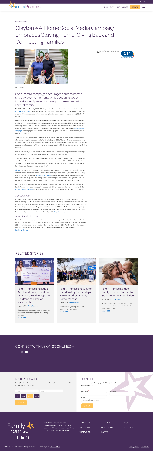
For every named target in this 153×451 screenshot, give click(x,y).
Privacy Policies (134, 447)
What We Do (85, 432)
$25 (17, 396)
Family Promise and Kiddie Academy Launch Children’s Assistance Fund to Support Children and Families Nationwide (34, 295)
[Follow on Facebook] (136, 1)
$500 (37, 396)
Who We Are (84, 427)
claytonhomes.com (59, 212)
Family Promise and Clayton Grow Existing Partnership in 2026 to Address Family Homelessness (76, 294)
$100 (23, 396)
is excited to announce (22, 111)
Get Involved (122, 7)
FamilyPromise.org (21, 230)
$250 (30, 396)
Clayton (18, 170)
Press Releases (21, 21)
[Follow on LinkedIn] (140, 1)
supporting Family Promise (24, 189)
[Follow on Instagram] (144, 1)
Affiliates (106, 422)
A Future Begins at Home (43, 175)
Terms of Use (145, 447)
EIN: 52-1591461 (55, 447)
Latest (104, 432)
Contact (128, 427)
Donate (135, 7)
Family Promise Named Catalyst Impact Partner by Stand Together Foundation (118, 292)
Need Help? (109, 7)
